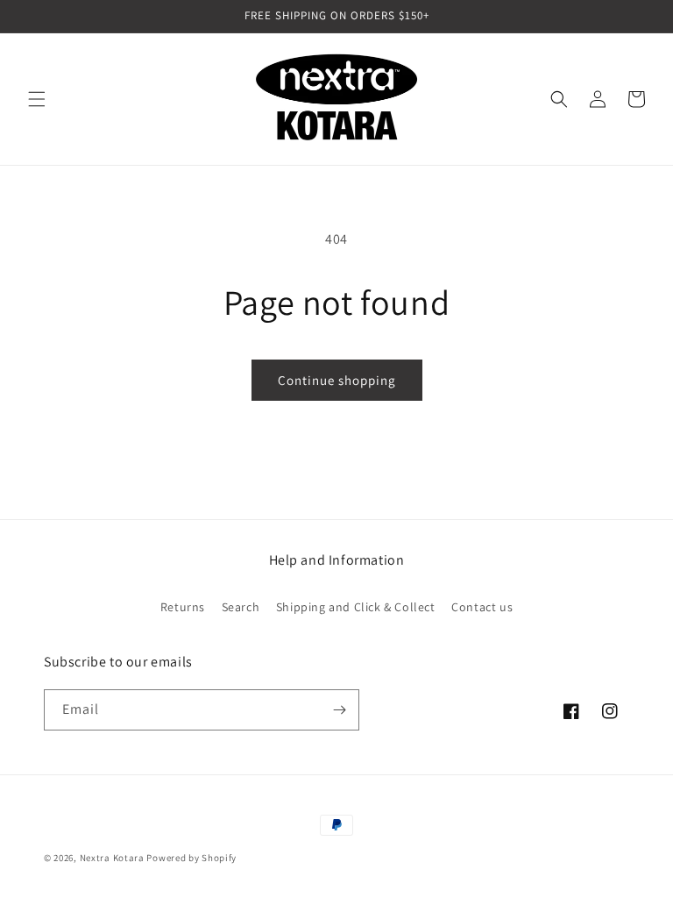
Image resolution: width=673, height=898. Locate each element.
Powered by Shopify (191, 858)
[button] (37, 99)
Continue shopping (337, 380)
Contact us (482, 607)
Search (241, 607)
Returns (182, 607)
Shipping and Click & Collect (356, 607)
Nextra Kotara (112, 858)
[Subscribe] (339, 710)
